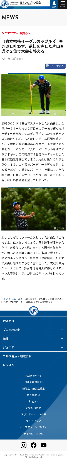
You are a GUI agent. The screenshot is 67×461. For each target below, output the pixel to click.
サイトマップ (33, 420)
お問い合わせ (33, 408)
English (33, 401)
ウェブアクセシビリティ (33, 427)
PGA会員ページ (33, 375)
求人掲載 (33, 395)
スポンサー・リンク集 (33, 414)
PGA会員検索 (33, 382)
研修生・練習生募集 (33, 388)
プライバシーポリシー (33, 433)
